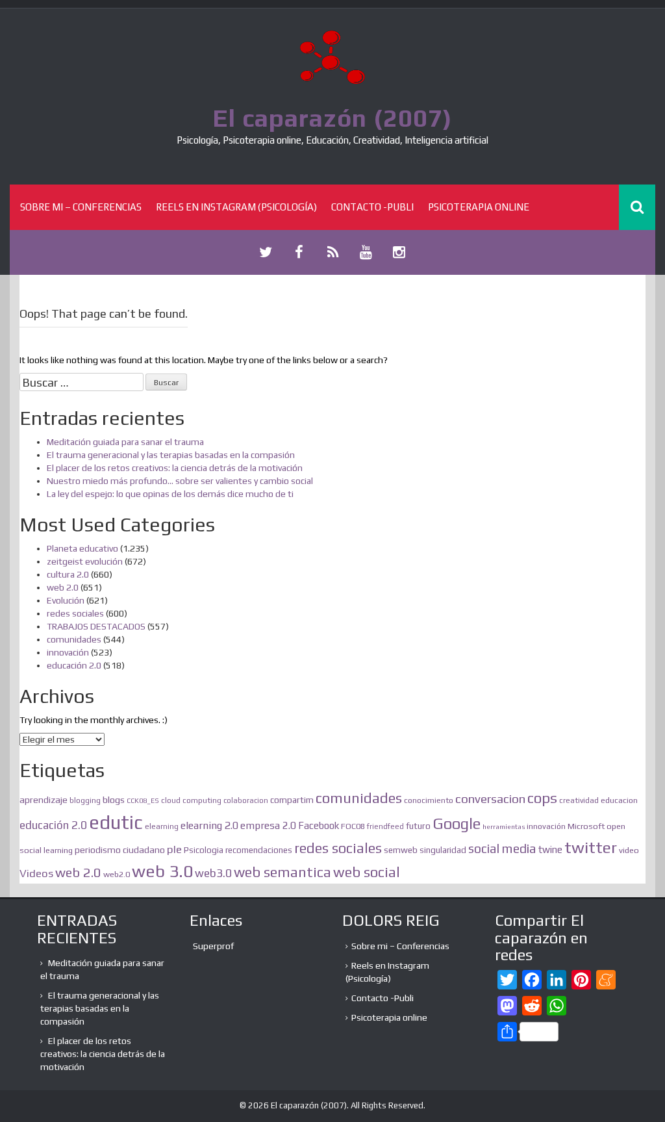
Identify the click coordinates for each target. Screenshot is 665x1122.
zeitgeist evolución (85, 561)
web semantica (282, 872)
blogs (114, 799)
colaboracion (245, 800)
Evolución (65, 600)
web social (366, 871)
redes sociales (75, 613)
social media (502, 848)
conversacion (490, 798)
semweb (401, 850)
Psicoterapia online (478, 206)
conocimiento (428, 800)
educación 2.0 (74, 665)
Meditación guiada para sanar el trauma (125, 442)
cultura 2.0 (68, 574)
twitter (590, 847)
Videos (36, 873)
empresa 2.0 (268, 825)
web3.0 (213, 873)
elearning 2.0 (209, 825)
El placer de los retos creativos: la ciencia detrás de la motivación (175, 468)
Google (457, 823)
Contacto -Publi (372, 206)
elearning (162, 826)
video (629, 850)
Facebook (318, 825)
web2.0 (116, 874)
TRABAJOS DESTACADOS (96, 626)
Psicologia (203, 850)
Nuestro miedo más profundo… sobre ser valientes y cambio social (180, 481)
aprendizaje (43, 800)
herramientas (504, 826)
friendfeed (385, 826)
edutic (116, 822)
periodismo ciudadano (120, 850)
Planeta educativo (82, 548)
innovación (68, 652)
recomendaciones (258, 850)
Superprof (213, 946)
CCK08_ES (143, 800)
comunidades (74, 639)
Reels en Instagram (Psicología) (236, 206)
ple (174, 849)
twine (550, 849)
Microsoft (586, 826)
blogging (85, 800)
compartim (292, 800)
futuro (418, 826)
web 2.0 (63, 587)
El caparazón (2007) (332, 117)
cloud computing (191, 800)
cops (542, 797)
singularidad (443, 850)
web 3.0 (162, 871)
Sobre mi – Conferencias (81, 206)
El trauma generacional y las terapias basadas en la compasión (171, 455)
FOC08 (353, 826)
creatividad (579, 800)
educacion (619, 800)
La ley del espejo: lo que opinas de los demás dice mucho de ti (170, 494)
